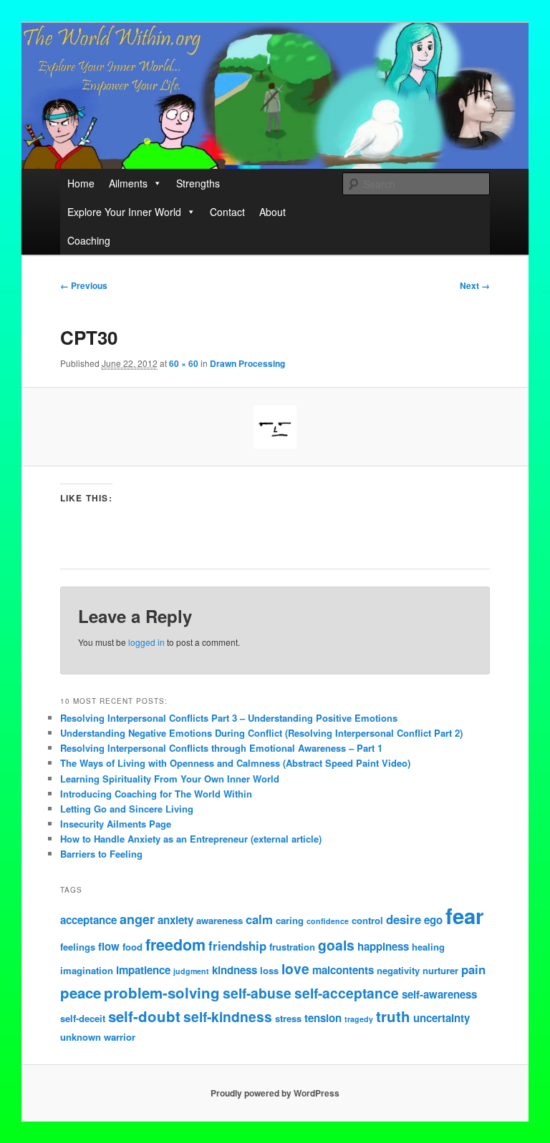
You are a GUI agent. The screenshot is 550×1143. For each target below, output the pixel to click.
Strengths (198, 183)
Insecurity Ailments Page (115, 823)
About (272, 212)
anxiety (175, 920)
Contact (227, 212)
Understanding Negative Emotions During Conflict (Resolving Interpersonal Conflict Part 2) (261, 733)
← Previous (83, 285)
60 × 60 (183, 363)
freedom (175, 944)
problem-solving (162, 992)
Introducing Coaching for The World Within (156, 793)
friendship (237, 945)
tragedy (358, 1019)
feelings (77, 946)
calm (259, 919)
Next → (475, 285)
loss (269, 970)
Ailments (128, 183)
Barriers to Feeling (101, 853)
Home (81, 183)
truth (393, 1016)
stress (288, 1018)
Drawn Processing (247, 363)
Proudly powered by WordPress (275, 1092)
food (132, 946)
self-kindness (227, 1016)
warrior (119, 1037)
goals (336, 945)
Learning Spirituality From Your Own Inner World (169, 778)
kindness (234, 970)
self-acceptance (346, 993)
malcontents (343, 970)
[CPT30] (275, 427)
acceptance (88, 920)
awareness (219, 920)
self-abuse (257, 993)
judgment (191, 971)
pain (473, 969)
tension (323, 1018)
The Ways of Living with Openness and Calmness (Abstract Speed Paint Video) (235, 763)
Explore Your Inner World (124, 212)
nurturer (440, 970)
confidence (328, 921)
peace (80, 992)
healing (428, 946)
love (295, 968)
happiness (383, 946)
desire (403, 919)
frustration (292, 946)
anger (137, 919)
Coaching (88, 240)
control (367, 920)
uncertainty (441, 1018)
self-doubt (144, 1016)
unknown (80, 1037)
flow (109, 946)
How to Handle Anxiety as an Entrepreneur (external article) (191, 838)
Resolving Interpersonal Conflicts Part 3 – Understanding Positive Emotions (228, 718)
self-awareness (439, 994)
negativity (398, 970)
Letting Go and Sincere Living (126, 808)
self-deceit (82, 1018)
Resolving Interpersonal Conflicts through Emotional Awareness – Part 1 (221, 748)
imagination (86, 970)
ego (433, 920)
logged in (146, 642)
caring (290, 920)
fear (464, 916)
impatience (143, 970)
